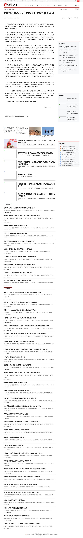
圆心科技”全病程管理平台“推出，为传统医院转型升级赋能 (20, 318)
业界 (61, 60)
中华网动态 (56, 534)
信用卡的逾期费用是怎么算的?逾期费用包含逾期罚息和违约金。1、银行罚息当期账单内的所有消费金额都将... (29, 267)
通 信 (37, 5)
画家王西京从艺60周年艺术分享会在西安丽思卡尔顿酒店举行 (20, 398)
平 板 (54, 5)
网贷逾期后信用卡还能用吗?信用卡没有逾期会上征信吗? (19, 208)
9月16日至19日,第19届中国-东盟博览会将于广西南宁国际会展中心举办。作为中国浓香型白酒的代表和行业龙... (29, 502)
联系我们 (36, 534)
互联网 (25, 5)
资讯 (8, 0)
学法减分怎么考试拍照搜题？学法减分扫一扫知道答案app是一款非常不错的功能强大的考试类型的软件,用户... (29, 392)
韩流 (52, 0)
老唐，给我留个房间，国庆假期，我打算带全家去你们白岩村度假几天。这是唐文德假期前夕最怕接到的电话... (29, 275)
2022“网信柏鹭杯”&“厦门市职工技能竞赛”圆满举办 (18, 280)
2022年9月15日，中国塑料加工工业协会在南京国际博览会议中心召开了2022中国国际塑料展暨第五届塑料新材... (29, 479)
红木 (49, 0)
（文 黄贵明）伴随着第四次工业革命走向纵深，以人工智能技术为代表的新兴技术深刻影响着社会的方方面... (28, 235)
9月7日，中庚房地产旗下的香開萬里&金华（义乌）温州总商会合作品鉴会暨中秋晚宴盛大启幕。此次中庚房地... (29, 359)
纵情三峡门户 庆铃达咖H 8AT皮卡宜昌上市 (15, 225)
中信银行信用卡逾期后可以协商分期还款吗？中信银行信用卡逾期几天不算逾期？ (26, 349)
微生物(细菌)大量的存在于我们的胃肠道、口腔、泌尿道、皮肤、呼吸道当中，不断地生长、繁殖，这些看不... (29, 312)
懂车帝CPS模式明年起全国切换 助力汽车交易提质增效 (35, 153)
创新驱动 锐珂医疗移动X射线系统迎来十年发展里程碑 (18, 249)
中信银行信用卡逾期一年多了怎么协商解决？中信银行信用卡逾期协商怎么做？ (25, 468)
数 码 (43, 5)
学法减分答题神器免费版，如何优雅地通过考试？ (17, 390)
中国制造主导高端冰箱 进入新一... (68, 159)
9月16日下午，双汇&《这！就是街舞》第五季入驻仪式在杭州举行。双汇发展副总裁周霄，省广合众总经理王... (29, 463)
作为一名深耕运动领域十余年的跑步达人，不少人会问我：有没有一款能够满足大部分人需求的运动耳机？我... (29, 447)
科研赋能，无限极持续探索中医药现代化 (15, 437)
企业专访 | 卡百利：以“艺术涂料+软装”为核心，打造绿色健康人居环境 (23, 453)
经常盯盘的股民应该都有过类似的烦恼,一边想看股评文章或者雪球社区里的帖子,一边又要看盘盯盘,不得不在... (29, 367)
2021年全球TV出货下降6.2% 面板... (69, 148)
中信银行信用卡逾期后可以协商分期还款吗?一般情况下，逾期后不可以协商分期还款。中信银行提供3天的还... (29, 336)
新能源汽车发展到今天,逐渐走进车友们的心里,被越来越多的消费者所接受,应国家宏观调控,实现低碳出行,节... (28, 432)
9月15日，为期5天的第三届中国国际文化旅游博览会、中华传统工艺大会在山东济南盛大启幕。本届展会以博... (29, 243)
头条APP (64, 0)
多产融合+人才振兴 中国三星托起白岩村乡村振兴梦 (18, 272)
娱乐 (29, 0)
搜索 (77, 9)
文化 (38, 0)
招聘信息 (40, 534)
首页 (5, 0)
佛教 (46, 0)
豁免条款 (47, 534)
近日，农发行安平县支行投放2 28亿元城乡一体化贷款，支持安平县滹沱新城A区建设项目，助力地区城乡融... (29, 328)
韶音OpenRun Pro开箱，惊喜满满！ (14, 445)
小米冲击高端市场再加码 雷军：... (68, 165)
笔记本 (59, 5)
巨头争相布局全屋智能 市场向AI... (68, 150)
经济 (26, 0)
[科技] (8, 5)
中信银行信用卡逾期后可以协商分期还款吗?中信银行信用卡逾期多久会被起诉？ (25, 333)
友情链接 (51, 534)
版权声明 (44, 534)
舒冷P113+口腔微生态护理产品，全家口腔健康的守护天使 (20, 310)
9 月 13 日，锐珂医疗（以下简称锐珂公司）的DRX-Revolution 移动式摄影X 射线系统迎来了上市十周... (27, 251)
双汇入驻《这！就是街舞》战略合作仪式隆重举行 (17, 461)
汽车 (14, 0)
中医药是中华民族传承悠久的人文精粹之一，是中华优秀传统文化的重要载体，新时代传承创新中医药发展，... (29, 439)
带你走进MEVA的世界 (25, 174)
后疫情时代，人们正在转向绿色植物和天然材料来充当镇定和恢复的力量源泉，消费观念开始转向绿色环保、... (29, 455)
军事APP (59, 0)
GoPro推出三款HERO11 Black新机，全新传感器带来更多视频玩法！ (23, 523)
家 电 (31, 5)
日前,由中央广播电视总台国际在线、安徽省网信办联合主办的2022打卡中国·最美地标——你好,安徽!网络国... (28, 494)
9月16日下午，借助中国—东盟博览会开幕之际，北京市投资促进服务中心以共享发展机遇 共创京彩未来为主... (29, 408)
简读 (55, 0)
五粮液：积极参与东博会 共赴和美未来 (14, 500)
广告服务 (33, 534)
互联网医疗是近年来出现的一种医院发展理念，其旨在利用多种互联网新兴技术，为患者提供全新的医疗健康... (29, 320)
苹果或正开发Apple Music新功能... (68, 161)
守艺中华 (42, 0)
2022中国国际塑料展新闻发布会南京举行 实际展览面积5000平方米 (22, 476)
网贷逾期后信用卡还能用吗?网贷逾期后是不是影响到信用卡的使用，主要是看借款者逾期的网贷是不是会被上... (29, 210)
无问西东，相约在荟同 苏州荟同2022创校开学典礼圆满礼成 (20, 257)
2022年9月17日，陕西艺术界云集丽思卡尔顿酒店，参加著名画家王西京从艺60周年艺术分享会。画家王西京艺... (29, 400)
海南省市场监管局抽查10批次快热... (69, 154)
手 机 (48, 5)
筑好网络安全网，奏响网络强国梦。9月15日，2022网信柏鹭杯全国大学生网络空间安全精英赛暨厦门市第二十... (29, 282)
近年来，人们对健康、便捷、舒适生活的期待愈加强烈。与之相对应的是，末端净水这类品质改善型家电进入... (29, 304)
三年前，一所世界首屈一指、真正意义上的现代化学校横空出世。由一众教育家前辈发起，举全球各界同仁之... (29, 259)
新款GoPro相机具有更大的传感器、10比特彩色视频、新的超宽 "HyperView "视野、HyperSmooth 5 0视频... (28, 526)
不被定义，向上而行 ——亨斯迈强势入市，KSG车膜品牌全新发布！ (22, 292)
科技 (20, 0)
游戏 (17, 0)
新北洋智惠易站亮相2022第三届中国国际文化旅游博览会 (19, 241)
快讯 (13, 9)
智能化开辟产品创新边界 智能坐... (68, 156)
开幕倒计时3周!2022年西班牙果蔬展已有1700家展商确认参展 (20, 484)
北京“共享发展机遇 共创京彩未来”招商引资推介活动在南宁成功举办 (22, 406)
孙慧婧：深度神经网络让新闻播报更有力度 (15, 233)
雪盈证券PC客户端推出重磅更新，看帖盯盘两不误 (17, 365)
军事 (11, 0)
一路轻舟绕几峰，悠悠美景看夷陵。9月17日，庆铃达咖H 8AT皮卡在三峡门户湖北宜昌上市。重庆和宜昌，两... (29, 228)
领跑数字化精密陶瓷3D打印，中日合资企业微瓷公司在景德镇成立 (22, 215)
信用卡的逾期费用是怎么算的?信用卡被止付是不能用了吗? (20, 264)
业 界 (19, 5)
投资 (32, 0)
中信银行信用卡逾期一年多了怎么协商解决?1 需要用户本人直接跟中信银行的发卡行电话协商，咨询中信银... (28, 471)
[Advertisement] (25, 123)
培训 (35, 0)
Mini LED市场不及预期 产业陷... (68, 152)
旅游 (23, 0)
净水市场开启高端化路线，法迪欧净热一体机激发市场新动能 (20, 302)
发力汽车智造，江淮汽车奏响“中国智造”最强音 (17, 516)
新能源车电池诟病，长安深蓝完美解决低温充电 (16, 429)
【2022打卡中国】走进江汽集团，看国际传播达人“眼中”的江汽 (21, 492)
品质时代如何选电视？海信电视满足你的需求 (16, 414)
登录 (78, 0)
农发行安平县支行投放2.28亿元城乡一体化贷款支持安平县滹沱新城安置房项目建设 (26, 325)
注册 (75, 0)
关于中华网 (29, 534)
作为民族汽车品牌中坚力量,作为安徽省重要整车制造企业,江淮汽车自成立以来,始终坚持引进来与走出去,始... (28, 518)
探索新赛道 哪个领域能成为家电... (68, 146)
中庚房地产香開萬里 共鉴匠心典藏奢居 (14, 357)
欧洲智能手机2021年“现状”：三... (68, 163)
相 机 (66, 5)
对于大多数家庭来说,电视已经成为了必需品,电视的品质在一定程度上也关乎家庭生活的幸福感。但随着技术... (29, 416)
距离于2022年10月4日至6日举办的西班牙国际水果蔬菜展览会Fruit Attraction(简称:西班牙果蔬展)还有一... (28, 486)
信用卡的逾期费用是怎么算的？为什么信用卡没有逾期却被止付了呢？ (23, 421)
